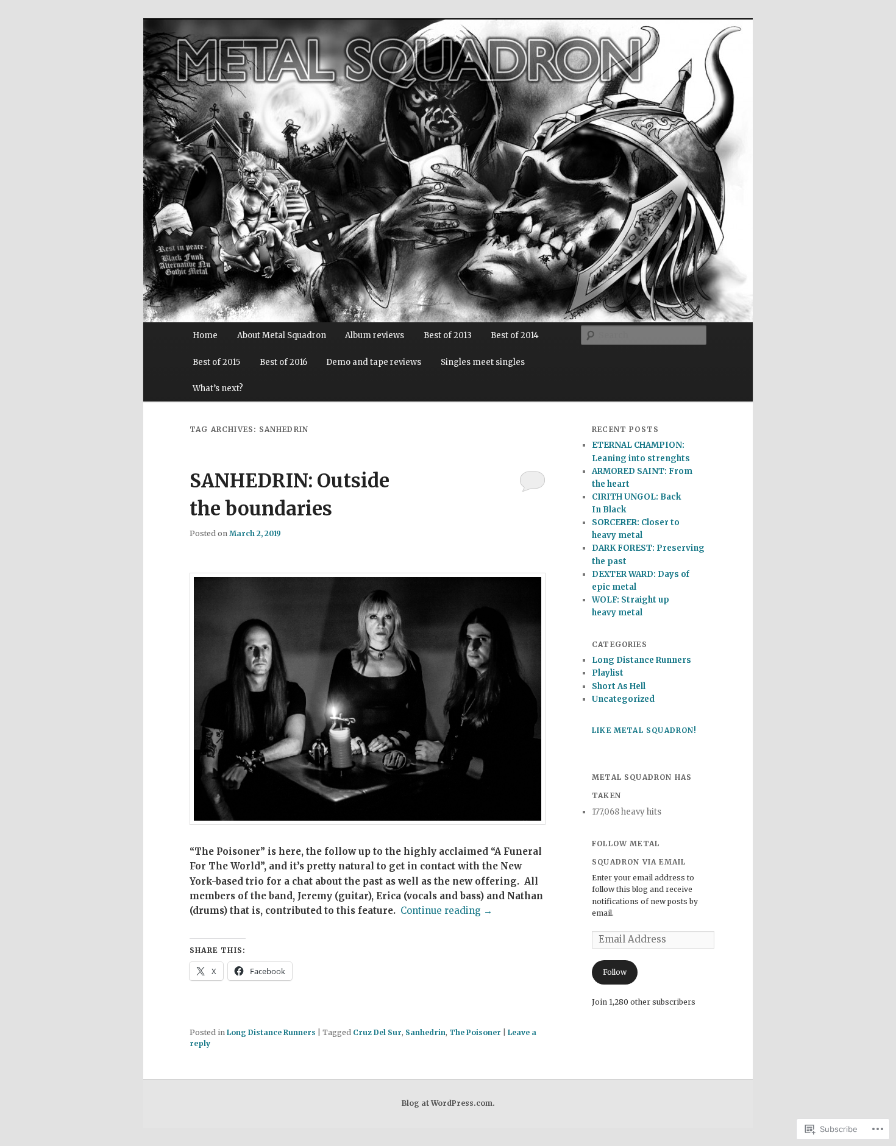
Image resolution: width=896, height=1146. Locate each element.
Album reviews (374, 335)
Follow (615, 972)
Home (205, 335)
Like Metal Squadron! (644, 730)
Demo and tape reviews (373, 362)
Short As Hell (618, 686)
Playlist (608, 673)
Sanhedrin (425, 1032)
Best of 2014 (515, 335)
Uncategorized (623, 699)
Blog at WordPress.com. (448, 1103)
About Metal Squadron (281, 335)
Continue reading (446, 910)
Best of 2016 (283, 362)
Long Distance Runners (271, 1032)
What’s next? (218, 388)
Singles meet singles (483, 362)
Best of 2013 (448, 335)
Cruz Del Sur (377, 1032)
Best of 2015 (216, 362)
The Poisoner (475, 1032)
